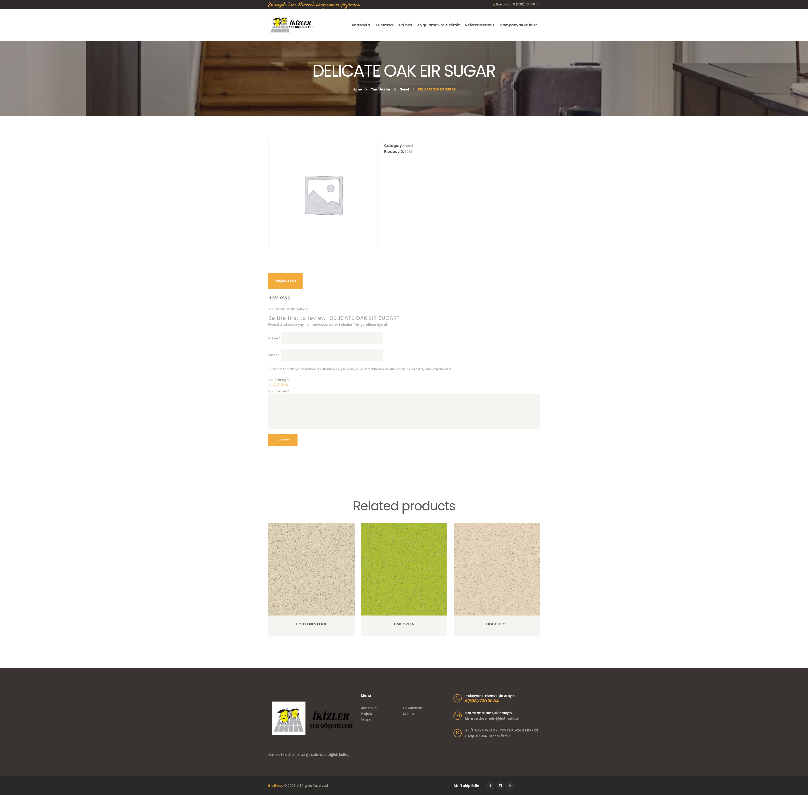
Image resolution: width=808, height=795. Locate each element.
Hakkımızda (412, 708)
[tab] (285, 281)
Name (274, 338)
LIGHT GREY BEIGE (311, 624)
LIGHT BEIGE (496, 624)
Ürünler (408, 713)
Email (273, 355)
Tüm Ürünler (380, 89)
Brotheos (275, 785)
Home (357, 89)
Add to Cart (312, 635)
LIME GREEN (404, 624)
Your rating (278, 380)
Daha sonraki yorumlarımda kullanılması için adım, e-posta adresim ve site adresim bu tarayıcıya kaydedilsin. (362, 369)
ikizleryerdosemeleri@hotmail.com (493, 718)
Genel (404, 89)
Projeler (367, 713)
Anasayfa (369, 708)
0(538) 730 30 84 (482, 701)
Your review (278, 391)
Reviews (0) (285, 281)
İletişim (366, 719)
